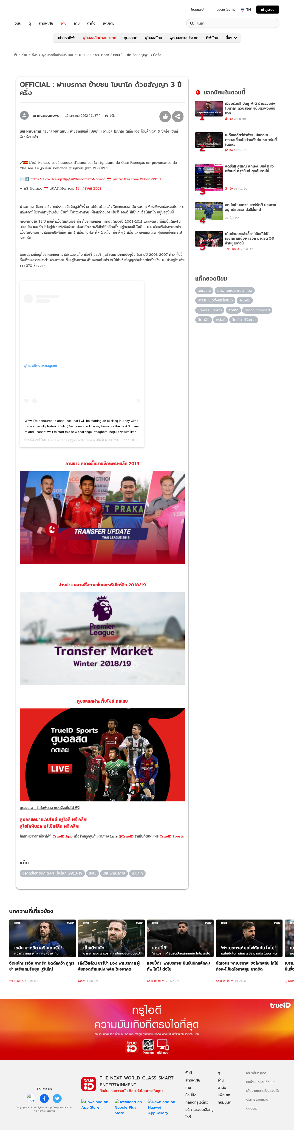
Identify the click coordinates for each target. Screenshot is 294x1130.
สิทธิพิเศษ (45, 23)
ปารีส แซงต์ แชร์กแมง (234, 290)
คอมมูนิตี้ (224, 1102)
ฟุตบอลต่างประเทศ (184, 38)
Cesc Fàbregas (58, 440)
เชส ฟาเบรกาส (114, 873)
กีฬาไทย (212, 38)
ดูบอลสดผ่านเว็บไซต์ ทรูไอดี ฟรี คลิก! (54, 819)
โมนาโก (137, 873)
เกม (77, 23)
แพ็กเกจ (224, 1095)
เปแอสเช (204, 290)
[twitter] (57, 1098)
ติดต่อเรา (252, 1108)
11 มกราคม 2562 (89, 188)
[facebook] (44, 1098)
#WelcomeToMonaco (88, 179)
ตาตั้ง (91, 23)
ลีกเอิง (233, 310)
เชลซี (92, 873)
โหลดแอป (197, 9)
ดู (30, 23)
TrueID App (63, 836)
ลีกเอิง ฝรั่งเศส (244, 320)
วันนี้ (18, 23)
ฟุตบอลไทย (153, 38)
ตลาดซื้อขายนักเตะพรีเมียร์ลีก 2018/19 (52, 873)
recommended (257, 310)
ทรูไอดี (221, 320)
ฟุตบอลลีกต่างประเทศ (99, 38)
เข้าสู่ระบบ (267, 9)
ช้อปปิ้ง (190, 1095)
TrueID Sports (172, 836)
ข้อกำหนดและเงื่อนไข (260, 1082)
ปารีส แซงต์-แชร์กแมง (215, 300)
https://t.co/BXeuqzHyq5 (50, 179)
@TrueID (126, 836)
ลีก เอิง (203, 320)
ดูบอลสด (130, 38)
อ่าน (64, 23)
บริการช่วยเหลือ (257, 1099)
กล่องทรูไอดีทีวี (196, 1102)
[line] (31, 1098)
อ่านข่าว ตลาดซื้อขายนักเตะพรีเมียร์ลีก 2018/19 (102, 584)
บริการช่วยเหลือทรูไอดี (199, 1113)
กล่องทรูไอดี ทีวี (225, 9)
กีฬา (34, 54)
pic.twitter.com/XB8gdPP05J (137, 179)
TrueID (28, 10)
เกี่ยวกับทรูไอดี (256, 1073)
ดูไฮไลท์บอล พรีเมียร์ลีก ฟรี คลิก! (49, 826)
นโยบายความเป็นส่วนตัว (262, 1090)
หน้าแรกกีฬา (66, 38)
